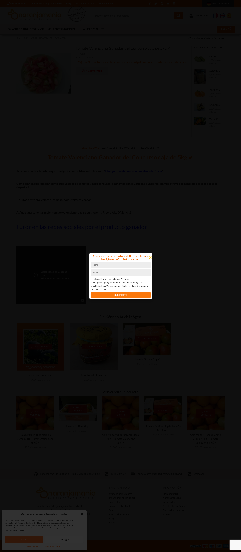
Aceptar (24, 539)
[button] (82, 514)
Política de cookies (33, 546)
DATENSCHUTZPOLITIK (51, 546)
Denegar (64, 539)
